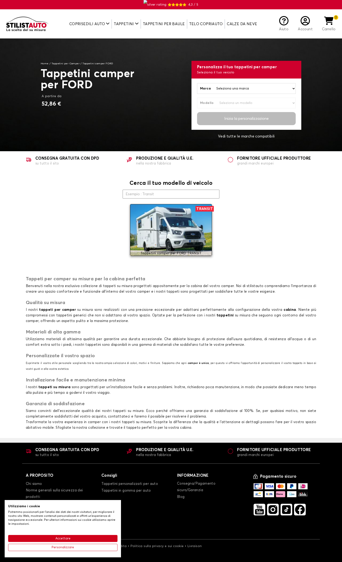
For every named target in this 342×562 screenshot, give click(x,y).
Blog (181, 497)
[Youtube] (259, 509)
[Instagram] (273, 509)
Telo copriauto (206, 24)
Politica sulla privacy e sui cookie (157, 546)
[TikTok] (286, 509)
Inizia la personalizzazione (246, 118)
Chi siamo (34, 484)
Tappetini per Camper (65, 63)
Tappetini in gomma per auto (126, 490)
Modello (207, 103)
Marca (205, 88)
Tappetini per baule (164, 24)
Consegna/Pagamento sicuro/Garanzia (196, 487)
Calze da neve (242, 24)
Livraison (195, 546)
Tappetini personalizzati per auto (129, 484)
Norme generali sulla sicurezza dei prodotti (54, 494)
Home (45, 63)
